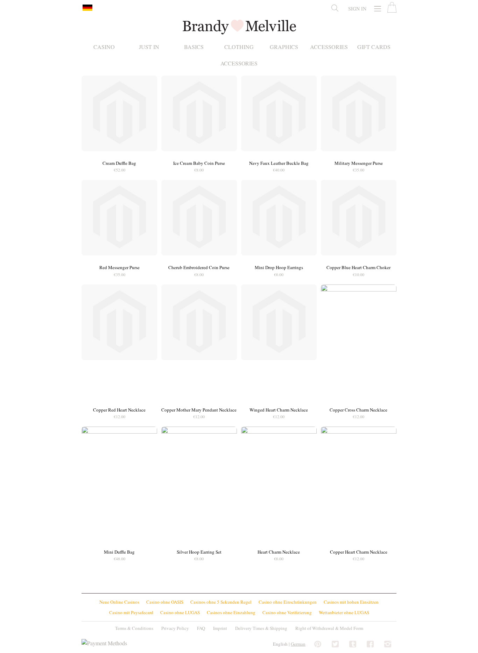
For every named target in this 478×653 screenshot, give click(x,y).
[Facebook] (370, 644)
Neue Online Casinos (119, 602)
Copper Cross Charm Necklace (358, 410)
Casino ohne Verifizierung (287, 612)
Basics (194, 46)
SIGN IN (357, 8)
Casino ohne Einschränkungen (288, 602)
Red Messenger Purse (119, 267)
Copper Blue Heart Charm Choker (358, 267)
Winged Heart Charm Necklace (278, 410)
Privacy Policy (175, 628)
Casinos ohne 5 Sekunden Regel (221, 602)
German (298, 644)
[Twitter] (335, 644)
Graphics (284, 46)
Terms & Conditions (134, 628)
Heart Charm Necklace (279, 552)
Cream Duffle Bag (119, 163)
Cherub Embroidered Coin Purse (199, 267)
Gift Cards (374, 46)
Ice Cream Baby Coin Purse (199, 163)
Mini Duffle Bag (119, 552)
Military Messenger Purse (359, 163)
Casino (104, 46)
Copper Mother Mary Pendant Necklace (199, 410)
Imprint (220, 628)
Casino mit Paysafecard (131, 612)
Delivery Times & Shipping (261, 628)
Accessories (329, 46)
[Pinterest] (318, 644)
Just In (149, 46)
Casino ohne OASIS (164, 602)
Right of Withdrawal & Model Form (329, 628)
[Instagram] (388, 644)
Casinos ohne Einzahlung (231, 612)
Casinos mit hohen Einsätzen (351, 602)
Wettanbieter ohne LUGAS (344, 612)
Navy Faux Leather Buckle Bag (279, 163)
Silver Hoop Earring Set (199, 552)
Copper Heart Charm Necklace (358, 552)
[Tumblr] (353, 644)
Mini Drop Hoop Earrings (279, 267)
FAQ (201, 628)
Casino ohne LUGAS (180, 612)
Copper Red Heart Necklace (119, 410)
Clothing (239, 46)
